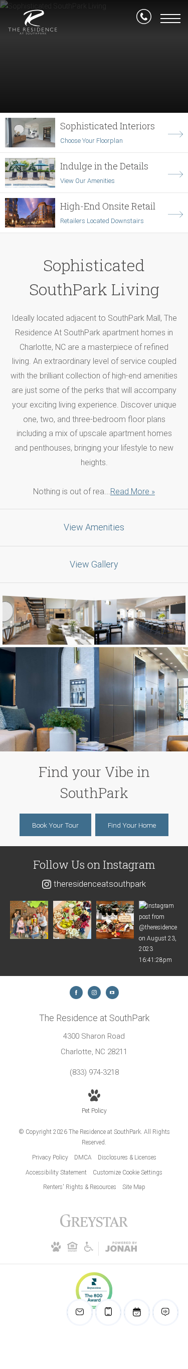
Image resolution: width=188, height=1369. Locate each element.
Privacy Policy (50, 1157)
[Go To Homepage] (33, 22)
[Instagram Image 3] (115, 920)
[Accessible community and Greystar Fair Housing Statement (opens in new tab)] (88, 1249)
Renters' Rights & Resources (79, 1187)
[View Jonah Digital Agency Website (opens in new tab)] (121, 1249)
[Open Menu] (170, 18)
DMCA (83, 1157)
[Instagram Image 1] (29, 920)
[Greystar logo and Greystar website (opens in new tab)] (94, 1226)
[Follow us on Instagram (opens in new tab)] (94, 992)
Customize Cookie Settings (127, 1172)
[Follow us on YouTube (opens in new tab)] (112, 992)
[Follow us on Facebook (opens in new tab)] (76, 992)
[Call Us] (143, 18)
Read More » (132, 491)
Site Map (133, 1187)
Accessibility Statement (56, 1172)
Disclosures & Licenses (127, 1157)
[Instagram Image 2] (72, 920)
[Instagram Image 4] (158, 933)
